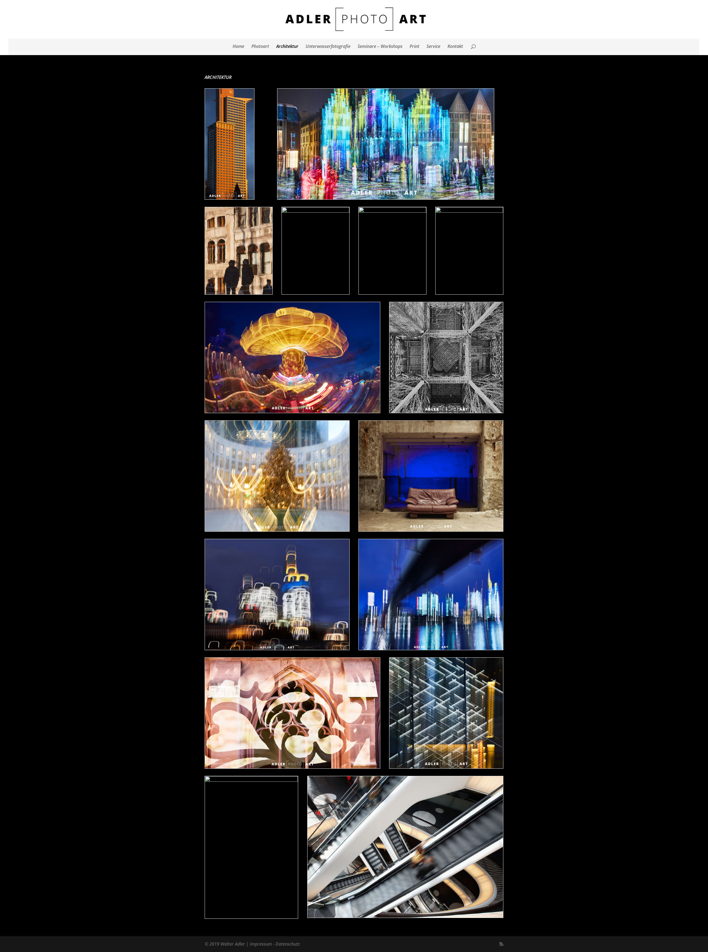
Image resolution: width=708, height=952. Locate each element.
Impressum (261, 944)
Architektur (287, 46)
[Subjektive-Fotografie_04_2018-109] (392, 211)
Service (433, 46)
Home (238, 46)
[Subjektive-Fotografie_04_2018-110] (469, 211)
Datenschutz (287, 944)
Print (414, 46)
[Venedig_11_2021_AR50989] (238, 293)
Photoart (260, 46)
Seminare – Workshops (380, 46)
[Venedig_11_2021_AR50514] (315, 211)
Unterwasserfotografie (328, 46)
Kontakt (455, 46)
